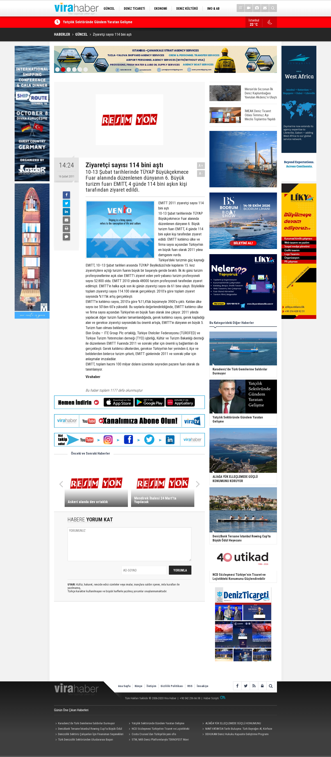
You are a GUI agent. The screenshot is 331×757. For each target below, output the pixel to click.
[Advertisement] (129, 645)
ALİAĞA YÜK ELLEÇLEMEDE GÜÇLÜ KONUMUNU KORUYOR (105, 22)
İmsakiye (202, 686)
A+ (201, 165)
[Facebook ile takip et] (237, 685)
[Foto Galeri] (257, 8)
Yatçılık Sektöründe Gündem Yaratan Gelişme (158, 723)
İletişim (151, 686)
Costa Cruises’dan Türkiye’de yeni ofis (154, 734)
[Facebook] (66, 195)
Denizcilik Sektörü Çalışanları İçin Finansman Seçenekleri (90, 734)
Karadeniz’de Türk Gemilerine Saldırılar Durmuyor (86, 723)
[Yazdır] (66, 228)
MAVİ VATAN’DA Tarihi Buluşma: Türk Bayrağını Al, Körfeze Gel (236, 729)
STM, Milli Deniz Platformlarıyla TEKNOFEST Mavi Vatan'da (158, 740)
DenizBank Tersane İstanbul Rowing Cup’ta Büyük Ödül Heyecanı (88, 729)
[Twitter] (66, 203)
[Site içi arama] (273, 8)
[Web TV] (249, 8)
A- (201, 173)
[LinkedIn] (66, 211)
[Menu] (241, 8)
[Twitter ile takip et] (245, 685)
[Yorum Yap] (66, 236)
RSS (190, 686)
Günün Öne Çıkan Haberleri (71, 710)
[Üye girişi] (262, 685)
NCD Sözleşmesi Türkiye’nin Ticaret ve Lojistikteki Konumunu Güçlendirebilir (158, 729)
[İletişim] (265, 8)
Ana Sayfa (124, 686)
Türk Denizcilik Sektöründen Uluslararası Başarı (85, 739)
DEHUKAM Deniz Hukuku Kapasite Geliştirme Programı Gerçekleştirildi (234, 734)
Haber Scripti (211, 698)
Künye (138, 686)
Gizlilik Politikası (172, 686)
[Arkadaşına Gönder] (66, 220)
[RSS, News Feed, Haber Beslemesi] (254, 685)
